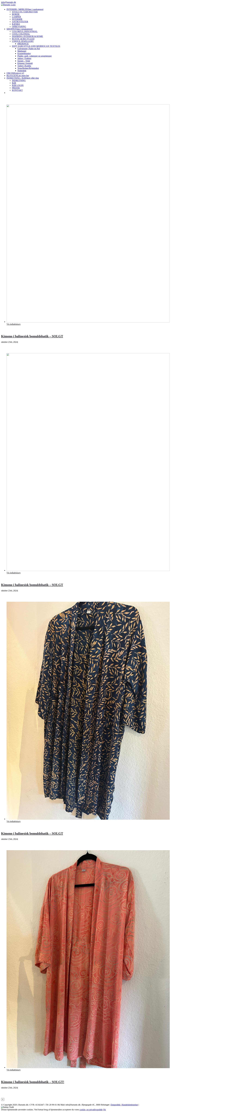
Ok (104, 1109)
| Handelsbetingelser (129, 1105)
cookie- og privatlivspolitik (91, 1109)
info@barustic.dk (8, 2)
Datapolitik (115, 1105)
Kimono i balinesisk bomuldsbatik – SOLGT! (32, 1082)
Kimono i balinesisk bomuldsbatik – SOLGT (32, 336)
